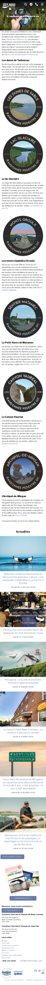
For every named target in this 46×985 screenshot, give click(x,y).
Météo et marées (8, 950)
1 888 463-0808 (9, 961)
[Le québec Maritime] (7, 973)
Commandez (22, 898)
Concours (5, 953)
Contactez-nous (8, 948)
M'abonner (11, 910)
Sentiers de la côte (23, 44)
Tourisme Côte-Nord (9, 5)
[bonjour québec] (18, 973)
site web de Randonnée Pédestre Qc (22, 54)
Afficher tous (12, 857)
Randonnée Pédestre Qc (16, 39)
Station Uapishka (9, 290)
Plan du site (6, 958)
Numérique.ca (39, 980)
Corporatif (5, 943)
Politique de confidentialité (12, 955)
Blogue (4, 941)
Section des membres (10, 945)
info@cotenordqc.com (31, 960)
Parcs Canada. (21, 515)
